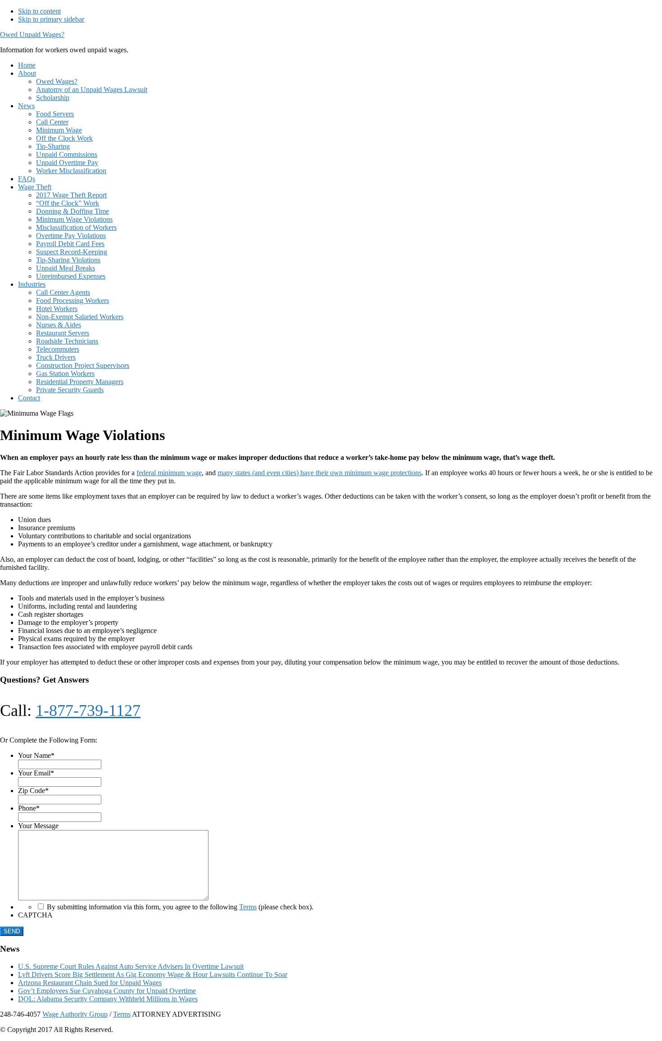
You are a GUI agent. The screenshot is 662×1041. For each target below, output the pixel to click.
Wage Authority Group (75, 1014)
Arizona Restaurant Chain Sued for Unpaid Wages (90, 982)
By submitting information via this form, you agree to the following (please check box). (180, 907)
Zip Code (33, 790)
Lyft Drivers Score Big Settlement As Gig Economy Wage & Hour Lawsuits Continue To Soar (152, 974)
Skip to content (39, 11)
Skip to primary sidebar (51, 19)
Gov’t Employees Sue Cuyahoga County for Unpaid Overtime (107, 991)
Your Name (36, 755)
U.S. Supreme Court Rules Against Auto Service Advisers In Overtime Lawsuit (131, 966)
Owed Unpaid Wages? (32, 34)
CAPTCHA (35, 915)
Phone (29, 808)
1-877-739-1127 (88, 711)
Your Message (38, 826)
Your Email (36, 773)
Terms (248, 907)
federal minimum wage (169, 473)
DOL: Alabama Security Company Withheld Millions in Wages (108, 999)
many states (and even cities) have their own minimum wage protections (320, 473)
